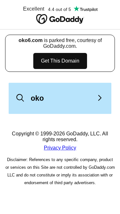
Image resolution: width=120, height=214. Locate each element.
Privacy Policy (60, 147)
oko (37, 98)
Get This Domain (60, 61)
